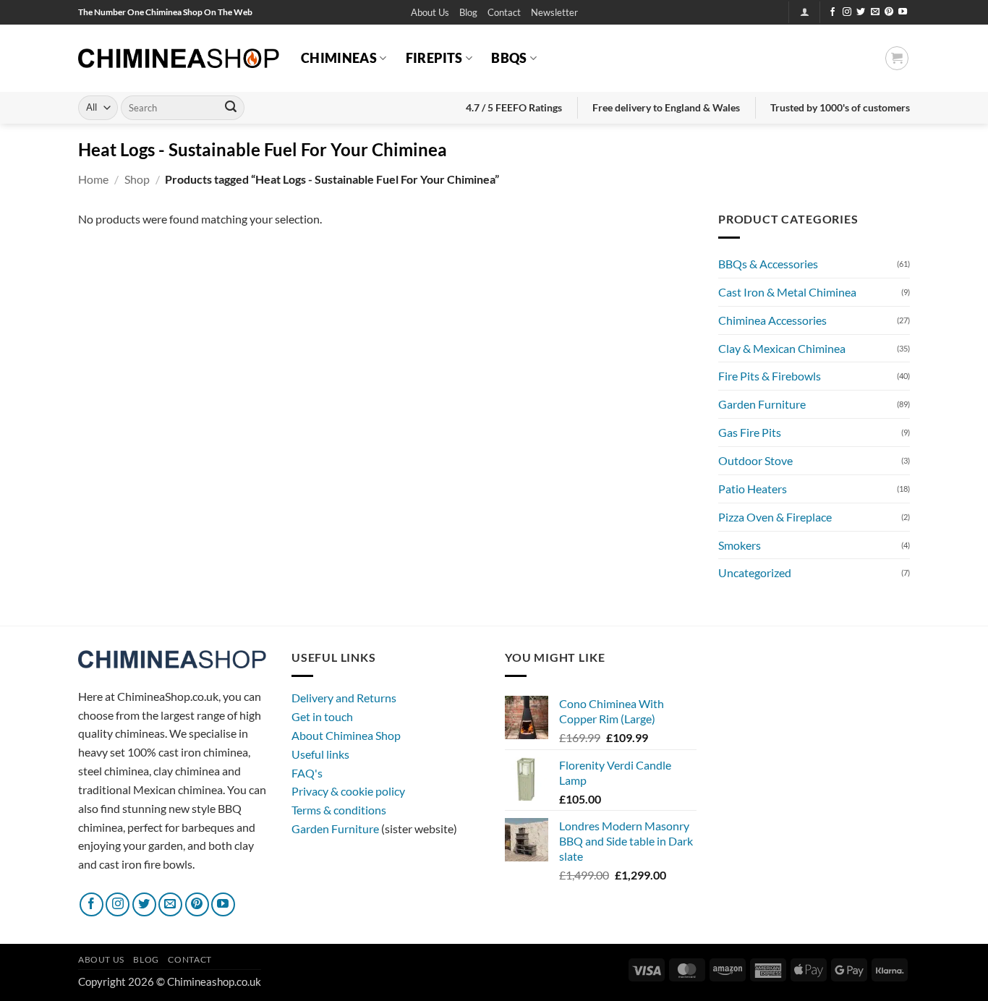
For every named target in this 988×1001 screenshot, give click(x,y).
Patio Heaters (752, 488)
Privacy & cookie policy (348, 791)
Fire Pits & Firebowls (769, 376)
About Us (430, 12)
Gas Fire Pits (749, 432)
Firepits (434, 58)
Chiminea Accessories (772, 320)
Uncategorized (754, 572)
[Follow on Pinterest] (889, 12)
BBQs (509, 58)
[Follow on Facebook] (832, 12)
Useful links (320, 754)
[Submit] (230, 107)
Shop (137, 179)
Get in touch (322, 716)
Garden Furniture (762, 404)
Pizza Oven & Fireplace (775, 517)
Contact (504, 12)
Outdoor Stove (755, 460)
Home (93, 179)
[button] (554, 12)
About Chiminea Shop (346, 735)
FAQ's (307, 773)
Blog (468, 12)
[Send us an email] (875, 12)
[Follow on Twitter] (860, 12)
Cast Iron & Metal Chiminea (787, 292)
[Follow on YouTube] (902, 12)
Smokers (739, 545)
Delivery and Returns (343, 697)
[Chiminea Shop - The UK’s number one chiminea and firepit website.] (178, 58)
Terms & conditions (338, 810)
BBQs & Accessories (768, 264)
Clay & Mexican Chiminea (782, 348)
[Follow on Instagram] (847, 12)
